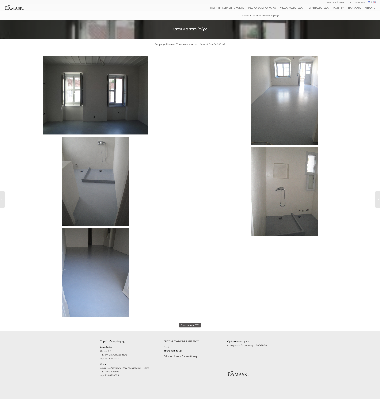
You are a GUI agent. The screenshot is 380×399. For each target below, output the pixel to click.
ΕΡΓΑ (349, 2)
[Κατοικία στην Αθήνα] (377, 199)
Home (252, 15)
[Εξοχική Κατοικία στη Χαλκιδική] (2, 199)
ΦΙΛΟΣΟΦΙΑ (331, 2)
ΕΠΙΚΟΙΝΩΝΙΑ (359, 2)
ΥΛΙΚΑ (341, 2)
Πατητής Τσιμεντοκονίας (180, 44)
